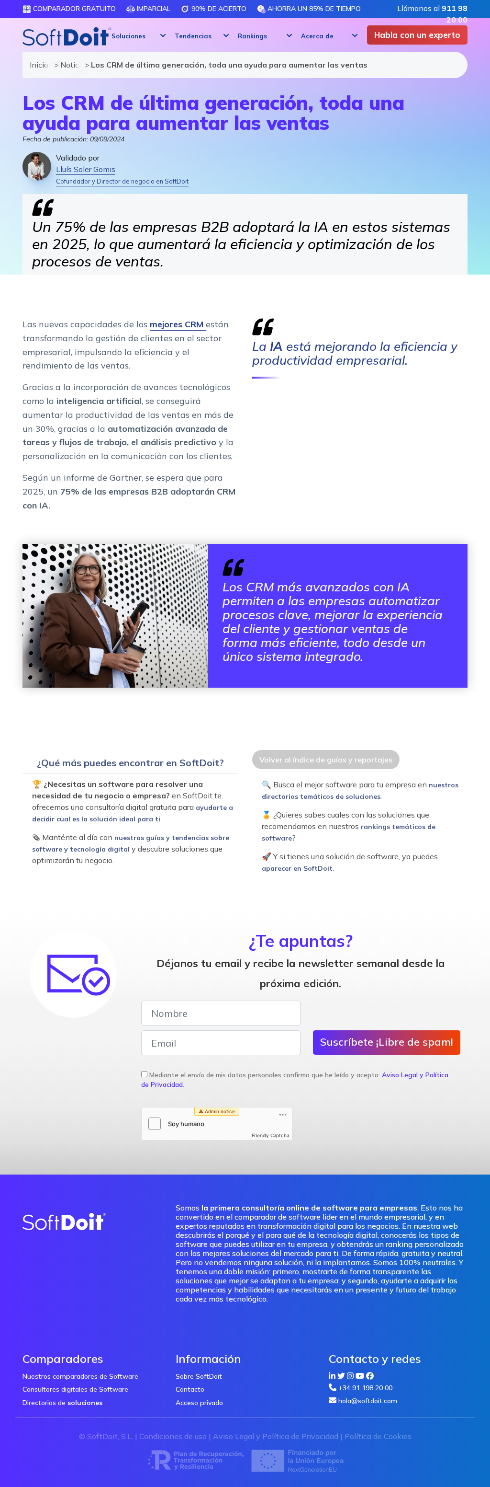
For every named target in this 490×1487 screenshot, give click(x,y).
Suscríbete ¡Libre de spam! (386, 1042)
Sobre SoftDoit (199, 1376)
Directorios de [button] (62, 1402)
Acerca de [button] (317, 36)
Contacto (190, 1389)
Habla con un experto (417, 35)
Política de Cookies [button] (378, 1436)
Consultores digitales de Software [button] (75, 1389)
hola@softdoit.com (367, 1400)
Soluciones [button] (128, 36)
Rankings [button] (252, 36)
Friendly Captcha (271, 1135)
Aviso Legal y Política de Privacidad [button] (275, 1436)
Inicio (37, 64)
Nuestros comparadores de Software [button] (80, 1376)
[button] (137, 36)
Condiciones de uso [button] (173, 1436)
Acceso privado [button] (199, 1402)
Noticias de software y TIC (68, 64)
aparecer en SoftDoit (297, 868)
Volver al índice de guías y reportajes (325, 759)
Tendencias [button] (193, 36)
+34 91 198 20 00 (365, 1387)
